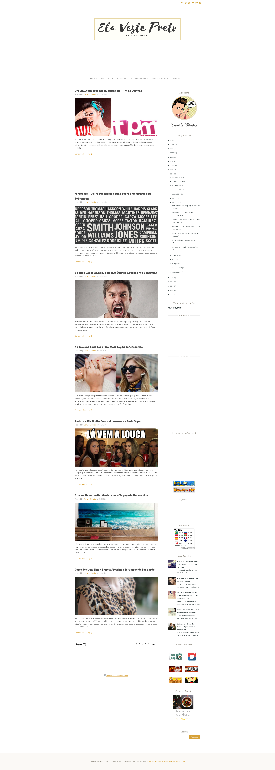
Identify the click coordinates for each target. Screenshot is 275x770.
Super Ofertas (139, 78)
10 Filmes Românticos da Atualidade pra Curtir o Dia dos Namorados (187, 595)
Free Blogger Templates (174, 761)
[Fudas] (191, 671)
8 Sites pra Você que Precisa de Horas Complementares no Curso (188, 564)
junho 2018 (175, 202)
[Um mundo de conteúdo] (191, 683)
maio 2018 (175, 255)
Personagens (160, 78)
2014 (171, 290)
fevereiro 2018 (177, 268)
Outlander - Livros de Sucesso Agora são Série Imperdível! (186, 626)
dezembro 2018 (177, 177)
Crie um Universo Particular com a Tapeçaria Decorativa (111, 495)
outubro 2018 (176, 185)
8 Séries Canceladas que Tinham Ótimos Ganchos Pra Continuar (116, 272)
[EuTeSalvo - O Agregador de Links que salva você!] (175, 671)
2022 (172, 157)
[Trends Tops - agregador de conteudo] (175, 659)
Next (154, 644)
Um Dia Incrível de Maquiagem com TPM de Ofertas (108, 90)
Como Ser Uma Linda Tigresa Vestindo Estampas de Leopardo (115, 569)
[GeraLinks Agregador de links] (184, 486)
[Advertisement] (137, 56)
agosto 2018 (176, 194)
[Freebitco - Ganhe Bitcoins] (116, 676)
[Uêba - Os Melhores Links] (175, 683)
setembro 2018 (177, 190)
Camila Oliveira (90, 94)
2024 (172, 149)
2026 (172, 140)
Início (93, 78)
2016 (171, 282)
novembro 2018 (177, 181)
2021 (171, 161)
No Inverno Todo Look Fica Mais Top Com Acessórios (109, 347)
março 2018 (176, 264)
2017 (171, 277)
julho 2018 (175, 198)
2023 (172, 153)
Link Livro (107, 78)
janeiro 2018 (176, 272)
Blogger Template (155, 761)
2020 (172, 165)
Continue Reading (83, 154)
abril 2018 (175, 259)
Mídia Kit (178, 78)
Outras (121, 78)
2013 (171, 294)
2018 (171, 174)
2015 (171, 286)
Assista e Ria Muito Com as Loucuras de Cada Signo (108, 421)
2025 (172, 144)
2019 (171, 170)
